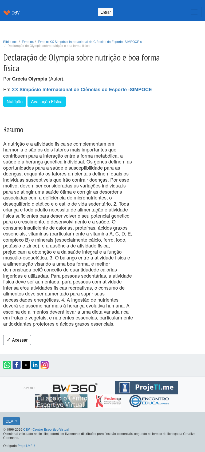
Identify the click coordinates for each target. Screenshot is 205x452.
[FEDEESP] (108, 400)
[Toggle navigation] (194, 12)
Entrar (105, 12)
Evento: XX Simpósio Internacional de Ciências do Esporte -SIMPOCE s (90, 41)
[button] (7, 365)
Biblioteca (10, 41)
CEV (10, 421)
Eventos (28, 41)
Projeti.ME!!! (26, 445)
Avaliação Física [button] (46, 101)
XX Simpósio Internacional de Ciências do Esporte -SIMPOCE (82, 89)
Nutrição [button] (15, 101)
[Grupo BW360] (76, 386)
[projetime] (147, 386)
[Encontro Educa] (149, 400)
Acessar (19, 340)
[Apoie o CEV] (62, 400)
